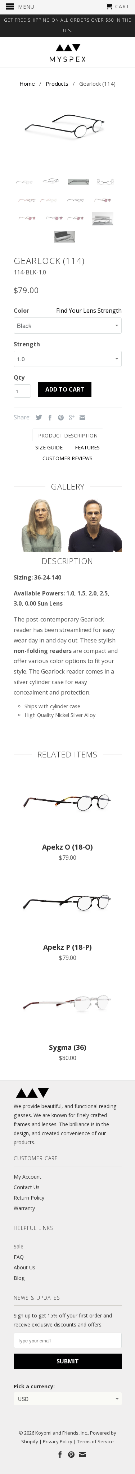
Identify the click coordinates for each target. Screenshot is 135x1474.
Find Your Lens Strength (89, 311)
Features (87, 447)
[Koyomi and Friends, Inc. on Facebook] (60, 1454)
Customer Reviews (67, 458)
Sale (18, 1246)
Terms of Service (95, 1441)
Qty (19, 377)
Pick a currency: (34, 1386)
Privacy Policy (57, 1441)
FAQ (19, 1256)
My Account (27, 1176)
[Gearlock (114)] (68, 125)
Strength (27, 344)
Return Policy (29, 1197)
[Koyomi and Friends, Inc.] (68, 53)
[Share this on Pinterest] (59, 417)
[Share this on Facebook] (48, 417)
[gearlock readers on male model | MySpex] (95, 550)
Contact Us (27, 1187)
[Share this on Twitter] (37, 417)
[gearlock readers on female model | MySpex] (41, 550)
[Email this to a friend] (80, 417)
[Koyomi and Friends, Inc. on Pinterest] (71, 1454)
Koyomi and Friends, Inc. (61, 1433)
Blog (19, 1277)
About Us (24, 1267)
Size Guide (49, 447)
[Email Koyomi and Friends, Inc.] (82, 1454)
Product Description (68, 435)
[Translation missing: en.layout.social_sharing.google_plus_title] (70, 417)
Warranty (24, 1208)
